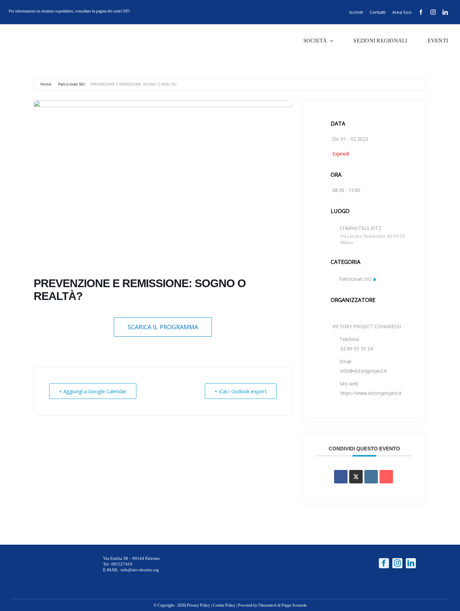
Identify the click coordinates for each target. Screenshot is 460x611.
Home (46, 84)
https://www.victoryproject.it (371, 393)
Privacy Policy (198, 605)
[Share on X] (356, 476)
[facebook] (421, 12)
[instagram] (433, 12)
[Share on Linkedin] (371, 476)
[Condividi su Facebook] (341, 476)
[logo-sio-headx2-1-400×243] (31, 31)
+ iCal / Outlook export (241, 391)
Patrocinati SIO (71, 84)
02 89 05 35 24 (356, 348)
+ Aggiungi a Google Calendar (93, 391)
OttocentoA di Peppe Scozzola (282, 605)
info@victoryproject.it (363, 371)
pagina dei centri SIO (113, 11)
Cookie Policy (224, 605)
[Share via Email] (386, 476)
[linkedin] (445, 12)
